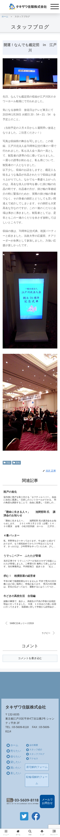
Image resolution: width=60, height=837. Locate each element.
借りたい (15, 756)
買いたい (15, 767)
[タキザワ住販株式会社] (30, 6)
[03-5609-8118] (22, 801)
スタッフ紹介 (35, 749)
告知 (18, 462)
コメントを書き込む (30, 658)
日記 (8, 462)
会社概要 (33, 745)
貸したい (15, 762)
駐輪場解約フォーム (37, 780)
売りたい (15, 750)
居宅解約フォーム (37, 767)
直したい (15, 773)
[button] (53, 489)
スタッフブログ (36, 754)
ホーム (5, 16)
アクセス (33, 758)
